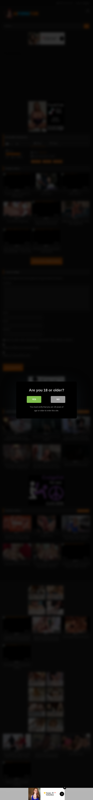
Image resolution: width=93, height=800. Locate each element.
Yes (34, 399)
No (58, 399)
